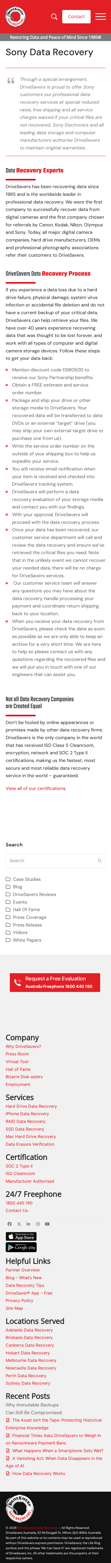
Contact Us (17, 1210)
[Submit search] (100, 860)
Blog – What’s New (24, 1277)
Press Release (27, 925)
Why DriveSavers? (23, 1046)
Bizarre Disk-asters (24, 1076)
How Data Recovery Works (38, 1473)
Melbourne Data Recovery (31, 1360)
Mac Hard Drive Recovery (31, 1136)
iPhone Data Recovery (27, 1113)
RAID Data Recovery (25, 1121)
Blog (17, 887)
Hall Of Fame (26, 909)
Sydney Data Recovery (28, 1383)
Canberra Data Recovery (30, 1345)
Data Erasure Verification (30, 1144)
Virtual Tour (17, 1061)
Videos (20, 932)
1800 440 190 (19, 1202)
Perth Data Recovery (26, 1375)
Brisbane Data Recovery (29, 1337)
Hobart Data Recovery (28, 1352)
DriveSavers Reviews (34, 894)
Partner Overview (23, 1269)
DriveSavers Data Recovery (38, 1528)
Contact (76, 16)
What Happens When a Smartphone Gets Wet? (57, 1450)
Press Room (17, 1053)
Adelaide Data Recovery (29, 1330)
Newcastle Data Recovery (31, 1368)
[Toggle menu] (101, 16)
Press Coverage (29, 917)
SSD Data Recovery (25, 1129)
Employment (18, 1084)
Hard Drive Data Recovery (31, 1106)
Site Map (14, 1308)
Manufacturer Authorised (31, 1181)
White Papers (27, 940)
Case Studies (27, 879)
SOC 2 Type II (19, 1166)
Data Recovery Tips (25, 1285)
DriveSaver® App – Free (29, 1293)
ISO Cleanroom (20, 1173)
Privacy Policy (19, 1300)
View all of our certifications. (36, 788)
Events (20, 902)
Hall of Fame (18, 1069)
